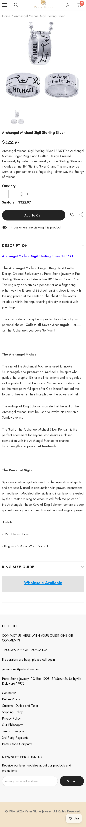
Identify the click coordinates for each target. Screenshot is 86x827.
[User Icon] (68, 5)
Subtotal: (9, 202)
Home (6, 16)
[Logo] (43, 4)
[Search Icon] (16, 5)
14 (11, 227)
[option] (43, 63)
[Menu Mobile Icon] (4, 5)
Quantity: (9, 186)
